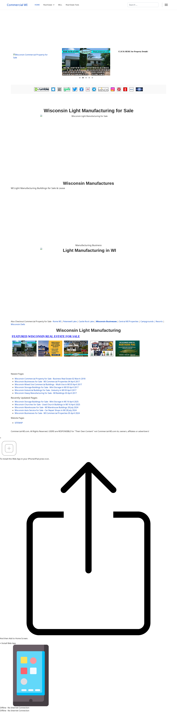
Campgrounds (147, 321)
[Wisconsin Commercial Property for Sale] (36, 65)
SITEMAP (19, 422)
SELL (60, 5)
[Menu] (166, 5)
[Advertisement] (88, 27)
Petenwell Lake (70, 321)
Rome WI (57, 321)
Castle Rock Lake (86, 321)
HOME (37, 5)
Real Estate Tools (72, 5)
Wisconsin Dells (18, 324)
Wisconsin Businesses (106, 321)
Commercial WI (17, 4)
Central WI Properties (128, 321)
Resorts (159, 321)
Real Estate (47, 5)
